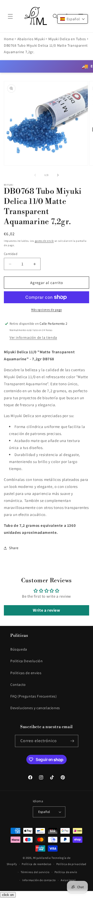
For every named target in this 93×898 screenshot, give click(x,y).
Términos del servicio (35, 872)
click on (8, 895)
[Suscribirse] (72, 741)
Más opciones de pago (46, 310)
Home (9, 39)
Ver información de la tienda (33, 337)
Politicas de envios (25, 673)
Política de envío (66, 872)
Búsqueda (18, 649)
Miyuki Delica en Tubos (67, 39)
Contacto (18, 684)
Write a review (46, 610)
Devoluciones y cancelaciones (35, 708)
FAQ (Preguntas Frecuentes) (33, 696)
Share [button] (14, 547)
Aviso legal (68, 880)
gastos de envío (44, 241)
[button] (10, 16)
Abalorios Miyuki (31, 39)
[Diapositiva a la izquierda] (35, 175)
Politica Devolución (26, 661)
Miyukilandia (42, 858)
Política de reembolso (36, 864)
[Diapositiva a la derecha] (58, 175)
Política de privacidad (71, 864)
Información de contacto (39, 880)
